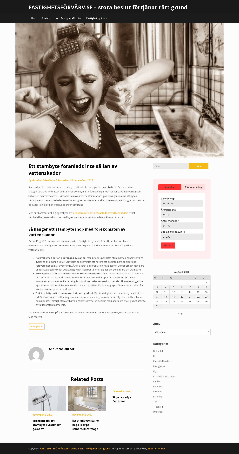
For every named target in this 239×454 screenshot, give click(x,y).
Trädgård (158, 406)
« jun (180, 313)
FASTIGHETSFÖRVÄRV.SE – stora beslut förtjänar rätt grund (107, 7)
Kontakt (46, 18)
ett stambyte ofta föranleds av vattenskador (100, 212)
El (154, 356)
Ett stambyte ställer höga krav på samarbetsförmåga (85, 425)
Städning (157, 396)
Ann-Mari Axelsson (43, 180)
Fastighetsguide (95, 18)
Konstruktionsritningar (164, 376)
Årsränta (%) (168, 209)
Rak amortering (193, 187)
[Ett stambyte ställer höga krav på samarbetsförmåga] (87, 397)
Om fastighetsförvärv (68, 18)
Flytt (155, 371)
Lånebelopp (168, 198)
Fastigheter (37, 326)
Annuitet (170, 187)
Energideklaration (162, 361)
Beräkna (168, 245)
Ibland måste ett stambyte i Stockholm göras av (47, 425)
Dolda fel (158, 351)
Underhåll (158, 411)
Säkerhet (157, 391)
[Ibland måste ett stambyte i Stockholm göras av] (47, 397)
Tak (155, 401)
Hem (33, 18)
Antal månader (170, 220)
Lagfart (157, 381)
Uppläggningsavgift (173, 231)
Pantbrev (158, 386)
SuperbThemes (157, 448)
